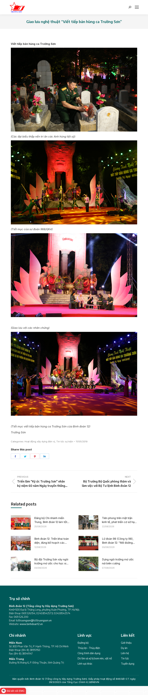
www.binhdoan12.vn (31, 624)
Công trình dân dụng (89, 653)
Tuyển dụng (127, 663)
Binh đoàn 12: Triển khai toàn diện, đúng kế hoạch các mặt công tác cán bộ (51, 541)
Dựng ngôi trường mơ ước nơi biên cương (118, 561)
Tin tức (125, 658)
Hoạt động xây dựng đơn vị (40, 441)
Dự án (124, 647)
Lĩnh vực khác (85, 663)
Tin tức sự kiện (64, 441)
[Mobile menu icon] (137, 7)
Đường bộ (83, 642)
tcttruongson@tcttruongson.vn (34, 620)
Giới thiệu (126, 642)
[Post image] (21, 522)
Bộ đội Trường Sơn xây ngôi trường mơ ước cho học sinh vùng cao (51, 562)
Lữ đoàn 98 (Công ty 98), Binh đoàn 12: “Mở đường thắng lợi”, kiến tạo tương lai (119, 541)
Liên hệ (125, 653)
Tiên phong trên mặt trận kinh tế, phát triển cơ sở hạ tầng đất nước (118, 520)
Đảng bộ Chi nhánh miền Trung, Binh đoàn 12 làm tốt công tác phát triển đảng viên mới (50, 520)
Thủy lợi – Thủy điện (89, 647)
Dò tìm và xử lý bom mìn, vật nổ (95, 658)
